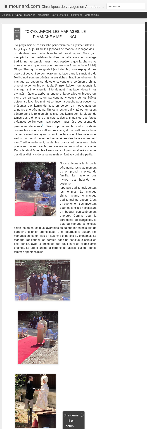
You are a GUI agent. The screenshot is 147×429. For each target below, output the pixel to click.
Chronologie (92, 15)
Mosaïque (43, 15)
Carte (18, 15)
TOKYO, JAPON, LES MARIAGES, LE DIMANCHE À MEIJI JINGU (55, 34)
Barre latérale (60, 15)
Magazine (29, 15)
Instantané (76, 15)
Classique (7, 15)
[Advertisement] (116, 84)
